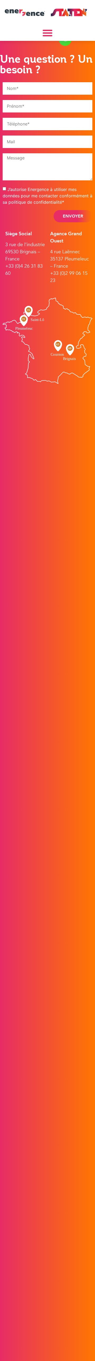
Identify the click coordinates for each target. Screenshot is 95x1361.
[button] (47, 33)
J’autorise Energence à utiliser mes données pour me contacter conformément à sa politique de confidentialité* (47, 195)
